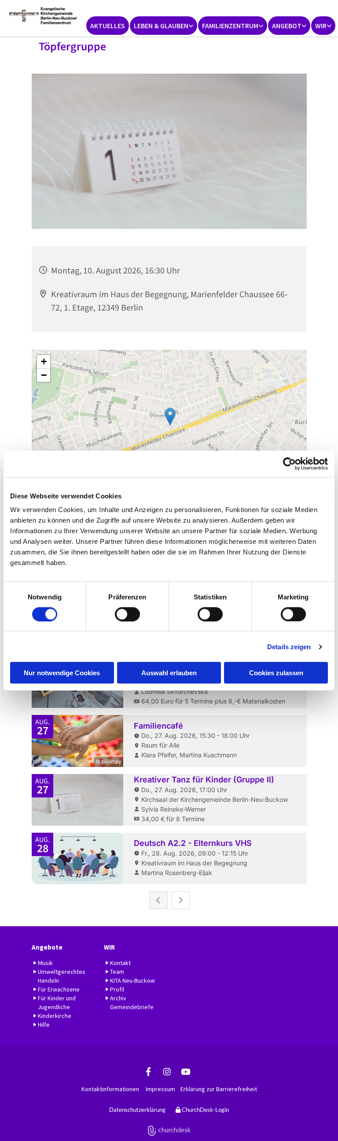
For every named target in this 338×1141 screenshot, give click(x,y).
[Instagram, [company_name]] (166, 1071)
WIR (321, 25)
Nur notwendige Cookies (62, 673)
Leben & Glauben (161, 25)
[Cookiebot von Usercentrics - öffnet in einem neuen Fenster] (289, 463)
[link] (163, 25)
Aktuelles (107, 25)
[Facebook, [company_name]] (148, 1071)
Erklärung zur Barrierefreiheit (218, 1089)
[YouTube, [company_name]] (185, 1071)
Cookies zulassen (276, 673)
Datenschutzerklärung (137, 1109)
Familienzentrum (230, 25)
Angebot (286, 25)
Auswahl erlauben (169, 673)
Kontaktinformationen (110, 1089)
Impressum (160, 1089)
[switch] (127, 614)
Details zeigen (289, 646)
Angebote (47, 947)
